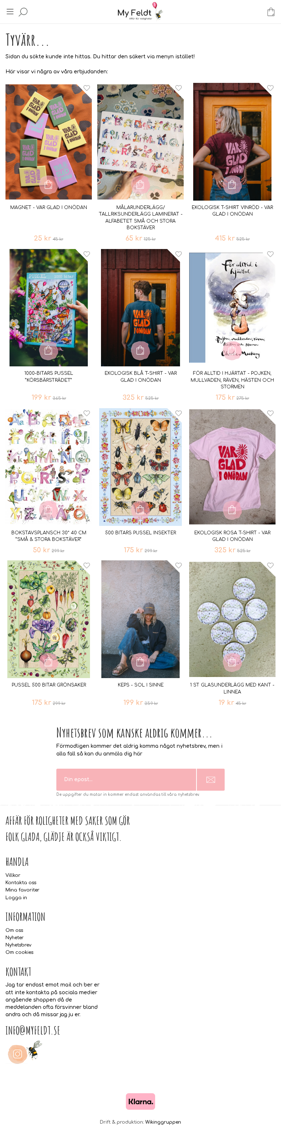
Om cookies (19, 952)
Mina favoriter (22, 890)
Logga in (16, 897)
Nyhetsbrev (18, 945)
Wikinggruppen (163, 1122)
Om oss (14, 930)
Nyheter (14, 937)
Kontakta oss (20, 882)
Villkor (12, 875)
